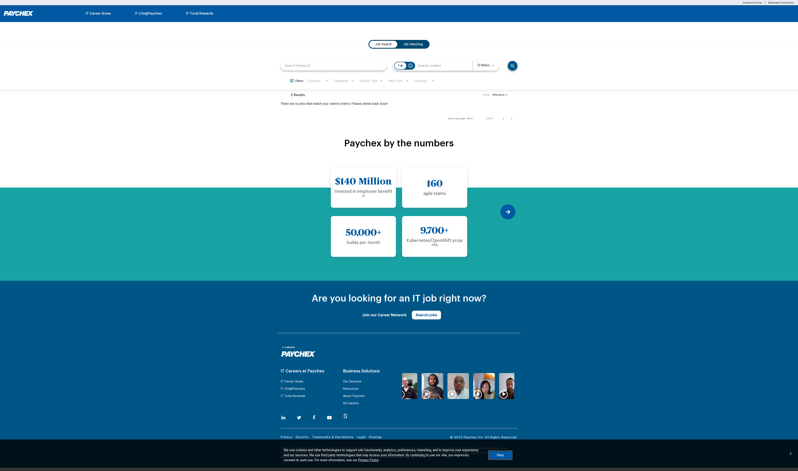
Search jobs (426, 315)
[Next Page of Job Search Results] (511, 118)
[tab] (383, 44)
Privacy (286, 437)
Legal (361, 437)
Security (302, 437)
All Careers (351, 403)
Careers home (752, 2)
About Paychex (354, 396)
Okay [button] (500, 455)
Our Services (352, 381)
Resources (350, 388)
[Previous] (290, 212)
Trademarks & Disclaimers (332, 437)
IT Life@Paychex (148, 13)
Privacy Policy (368, 460)
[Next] (507, 212)
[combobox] (334, 65)
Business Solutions (781, 2)
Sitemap (375, 437)
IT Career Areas (98, 13)
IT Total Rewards (199, 13)
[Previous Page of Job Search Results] (503, 118)
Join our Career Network (384, 315)
